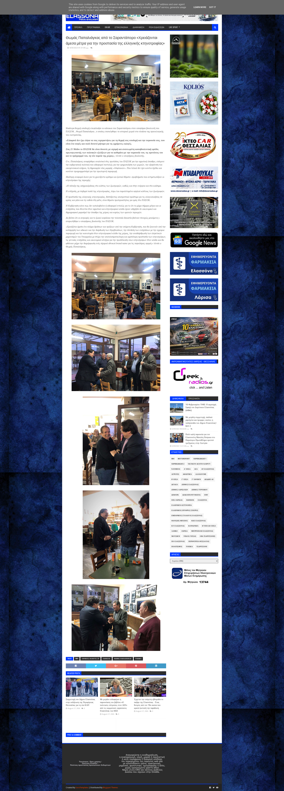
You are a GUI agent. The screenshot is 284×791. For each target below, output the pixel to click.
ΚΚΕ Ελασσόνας (198, 521)
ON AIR (107, 27)
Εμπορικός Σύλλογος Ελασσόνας (186, 516)
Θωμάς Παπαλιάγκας (122, 658)
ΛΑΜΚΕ (174, 531)
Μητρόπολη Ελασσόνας (202, 531)
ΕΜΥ (206, 495)
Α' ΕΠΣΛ (187, 469)
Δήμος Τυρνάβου (200, 490)
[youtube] (217, 787)
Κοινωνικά (193, 526)
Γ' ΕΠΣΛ (185, 479)
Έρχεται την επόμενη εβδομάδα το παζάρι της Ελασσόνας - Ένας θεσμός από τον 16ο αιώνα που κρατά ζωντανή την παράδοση (148, 703)
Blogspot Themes (110, 787)
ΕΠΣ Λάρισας (177, 500)
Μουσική (175, 536)
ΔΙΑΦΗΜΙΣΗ (138, 27)
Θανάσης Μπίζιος (179, 521)
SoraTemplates (82, 787)
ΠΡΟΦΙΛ (78, 27)
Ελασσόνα (202, 500)
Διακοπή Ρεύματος (191, 495)
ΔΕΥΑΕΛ (174, 485)
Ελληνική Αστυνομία (181, 505)
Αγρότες (175, 474)
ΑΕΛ (196, 469)
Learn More (199, 7)
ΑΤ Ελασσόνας (207, 469)
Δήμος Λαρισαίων (179, 490)
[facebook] (210, 787)
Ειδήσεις (106, 658)
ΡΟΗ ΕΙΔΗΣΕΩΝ (156, 27)
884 (76, 658)
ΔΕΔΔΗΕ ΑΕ (209, 479)
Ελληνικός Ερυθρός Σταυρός (184, 510)
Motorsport (184, 459)
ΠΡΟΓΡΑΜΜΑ (93, 27)
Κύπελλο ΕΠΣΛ (209, 526)
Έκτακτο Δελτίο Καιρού (199, 464)
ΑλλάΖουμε (200, 474)
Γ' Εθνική (196, 479)
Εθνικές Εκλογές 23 (90, 658)
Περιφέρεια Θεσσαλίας (198, 541)
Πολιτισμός (176, 547)
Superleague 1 (199, 459)
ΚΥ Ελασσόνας (178, 526)
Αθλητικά (187, 474)
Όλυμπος (175, 469)
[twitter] (213, 787)
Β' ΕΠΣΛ (174, 479)
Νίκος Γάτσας (190, 536)
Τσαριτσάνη (201, 547)
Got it (212, 7)
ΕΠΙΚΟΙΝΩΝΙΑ (121, 27)
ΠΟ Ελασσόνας (178, 541)
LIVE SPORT (173, 27)
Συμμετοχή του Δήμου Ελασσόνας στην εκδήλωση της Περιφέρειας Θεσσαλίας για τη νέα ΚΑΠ (80, 702)
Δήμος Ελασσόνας (190, 485)
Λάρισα (184, 531)
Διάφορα (175, 495)
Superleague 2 (177, 464)
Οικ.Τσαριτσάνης (207, 536)
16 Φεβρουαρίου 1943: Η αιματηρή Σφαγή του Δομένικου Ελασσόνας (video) (200, 407)
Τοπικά (138, 658)
